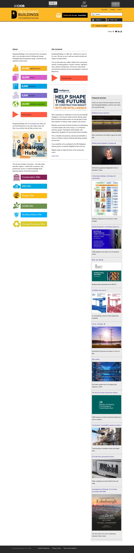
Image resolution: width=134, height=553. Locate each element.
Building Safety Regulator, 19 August (103, 143)
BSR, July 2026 (96, 260)
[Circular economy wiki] (30, 227)
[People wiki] (30, 199)
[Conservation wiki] (30, 180)
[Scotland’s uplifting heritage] (106, 312)
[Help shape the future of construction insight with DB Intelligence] (70, 111)
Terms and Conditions (70, 548)
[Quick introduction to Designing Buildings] (30, 108)
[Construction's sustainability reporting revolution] (106, 445)
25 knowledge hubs (33, 123)
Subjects (98, 20)
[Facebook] (113, 31)
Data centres (96, 359)
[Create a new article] (70, 81)
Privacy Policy (56, 548)
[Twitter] (115, 31)
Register (112, 9)
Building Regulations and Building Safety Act (105, 227)
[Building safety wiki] (30, 217)
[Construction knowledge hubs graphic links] (30, 158)
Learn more (55, 156)
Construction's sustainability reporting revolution (106, 425)
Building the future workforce (100, 113)
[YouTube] (121, 31)
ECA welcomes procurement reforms (103, 456)
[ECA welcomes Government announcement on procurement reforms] (106, 477)
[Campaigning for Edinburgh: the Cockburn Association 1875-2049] (106, 530)
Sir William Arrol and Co (99, 290)
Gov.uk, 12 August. (98, 324)
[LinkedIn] (118, 31)
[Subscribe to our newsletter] (72, 17)
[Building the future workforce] (106, 131)
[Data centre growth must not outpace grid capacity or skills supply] (106, 381)
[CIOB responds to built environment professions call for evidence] (106, 413)
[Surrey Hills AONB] (30, 209)
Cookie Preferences (44, 548)
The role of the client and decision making (104, 392)
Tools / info (113, 20)
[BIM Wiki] (30, 189)
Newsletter (104, 9)
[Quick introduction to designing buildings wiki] (30, 118)
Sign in (119, 9)
